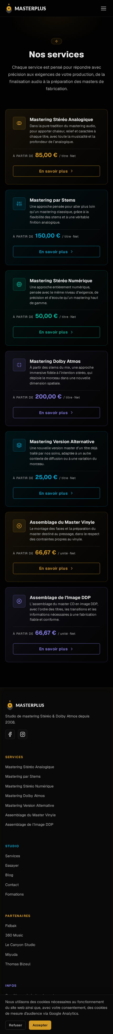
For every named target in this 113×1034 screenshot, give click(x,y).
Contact (12, 884)
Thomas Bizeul (17, 964)
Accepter (40, 1025)
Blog (9, 875)
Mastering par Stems (22, 776)
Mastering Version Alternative (29, 805)
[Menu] (103, 8)
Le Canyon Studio (20, 944)
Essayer (12, 865)
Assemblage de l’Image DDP (29, 824)
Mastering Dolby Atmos (25, 795)
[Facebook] (10, 734)
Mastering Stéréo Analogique (29, 766)
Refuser (15, 1025)
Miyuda (11, 954)
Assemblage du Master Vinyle (30, 815)
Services (12, 856)
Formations (14, 894)
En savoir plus (53, 171)
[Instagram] (22, 734)
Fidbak (11, 925)
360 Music (14, 935)
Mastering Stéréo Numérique (29, 786)
